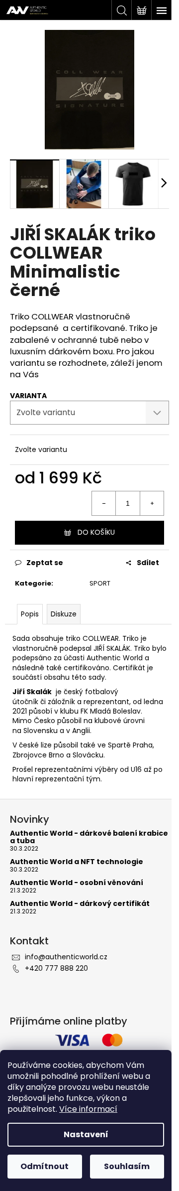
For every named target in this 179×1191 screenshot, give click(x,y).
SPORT (100, 583)
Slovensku (40, 731)
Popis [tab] (30, 614)
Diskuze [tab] (64, 614)
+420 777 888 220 (56, 968)
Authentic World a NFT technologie (76, 862)
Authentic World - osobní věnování (76, 883)
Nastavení (86, 1134)
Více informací (88, 1109)
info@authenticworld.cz (66, 957)
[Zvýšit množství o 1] (152, 503)
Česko (44, 721)
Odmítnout (44, 1166)
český (73, 692)
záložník (61, 702)
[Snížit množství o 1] (104, 503)
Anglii (81, 731)
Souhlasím (127, 1166)
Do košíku (96, 532)
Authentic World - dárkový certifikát (80, 903)
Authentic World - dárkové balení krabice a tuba (89, 837)
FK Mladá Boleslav (111, 711)
